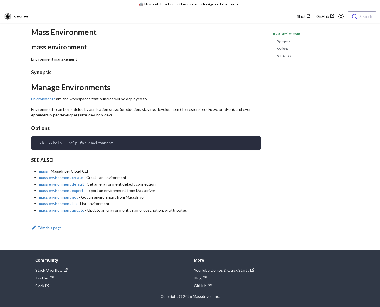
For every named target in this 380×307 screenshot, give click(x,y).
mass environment (286, 33)
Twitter (42, 278)
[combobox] (362, 16)
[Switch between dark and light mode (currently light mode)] (341, 16)
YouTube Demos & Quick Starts (221, 270)
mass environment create (61, 177)
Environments (43, 98)
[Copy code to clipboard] (255, 142)
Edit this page (50, 227)
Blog (198, 278)
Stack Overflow (49, 270)
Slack (301, 16)
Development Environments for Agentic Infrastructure (200, 4)
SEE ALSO (284, 56)
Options (282, 48)
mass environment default (61, 184)
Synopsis (283, 41)
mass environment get (58, 197)
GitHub (322, 16)
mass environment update (61, 210)
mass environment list (58, 203)
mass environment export (61, 190)
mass (43, 171)
